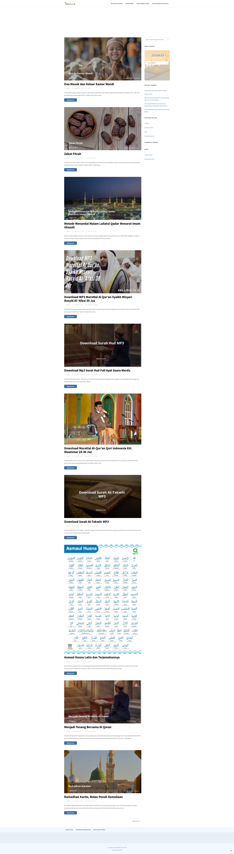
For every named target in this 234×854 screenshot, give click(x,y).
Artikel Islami (129, 3)
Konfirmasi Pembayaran (83, 830)
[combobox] (157, 64)
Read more (70, 100)
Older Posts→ (136, 821)
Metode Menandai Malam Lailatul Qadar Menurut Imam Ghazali (102, 225)
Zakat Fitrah (72, 154)
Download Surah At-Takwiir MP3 (86, 522)
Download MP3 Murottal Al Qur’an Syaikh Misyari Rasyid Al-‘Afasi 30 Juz (98, 299)
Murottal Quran (92, 304)
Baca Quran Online (117, 3)
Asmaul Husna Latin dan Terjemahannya (92, 657)
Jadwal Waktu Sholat (142, 3)
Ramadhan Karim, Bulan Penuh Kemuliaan (93, 797)
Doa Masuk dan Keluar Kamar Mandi (89, 84)
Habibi (68, 88)
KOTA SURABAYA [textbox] (152, 64)
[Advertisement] (117, 21)
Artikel (89, 661)
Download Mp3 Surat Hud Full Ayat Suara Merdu (97, 370)
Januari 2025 (148, 185)
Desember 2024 (149, 189)
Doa (89, 88)
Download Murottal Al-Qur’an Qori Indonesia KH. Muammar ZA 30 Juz (98, 450)
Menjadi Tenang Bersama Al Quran (87, 727)
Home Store (69, 830)
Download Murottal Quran (160, 3)
